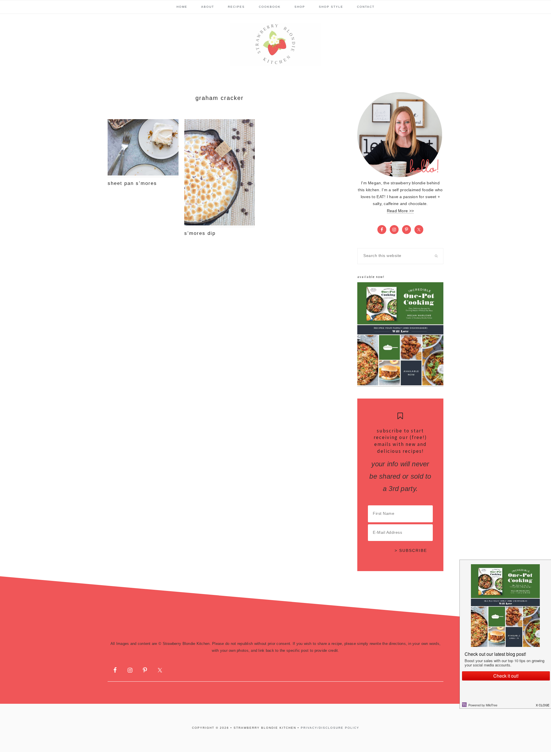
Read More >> (400, 211)
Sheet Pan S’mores (132, 183)
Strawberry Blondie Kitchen (275, 44)
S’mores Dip (200, 233)
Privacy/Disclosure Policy (330, 727)
